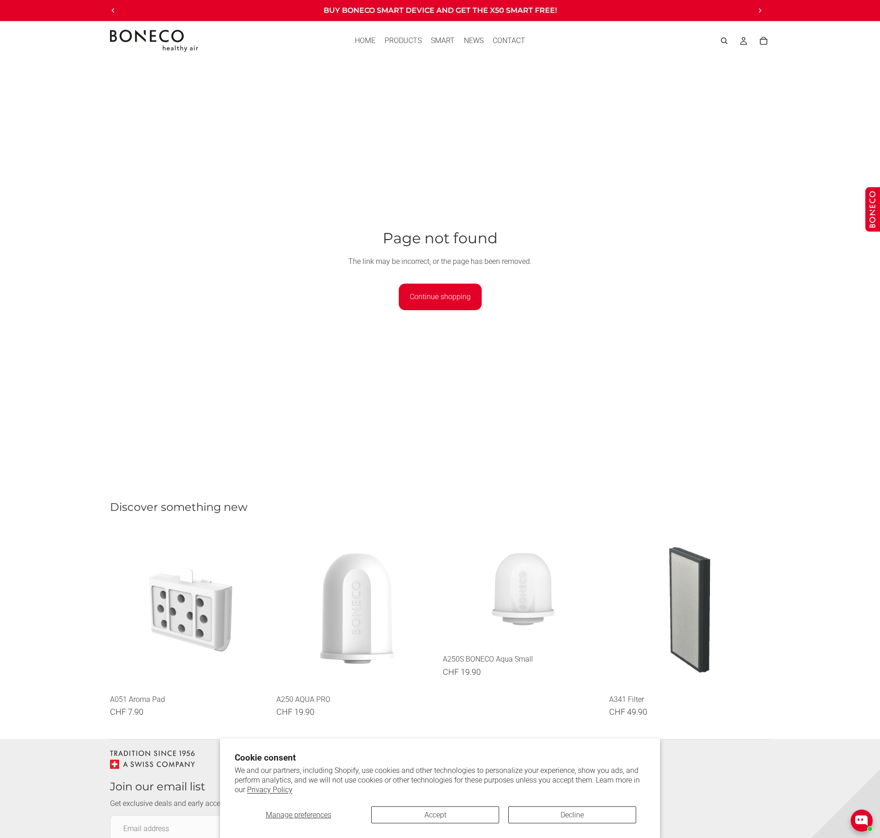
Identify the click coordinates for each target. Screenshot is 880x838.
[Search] (724, 41)
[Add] (256, 676)
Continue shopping (440, 296)
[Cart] (764, 41)
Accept (435, 815)
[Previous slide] (113, 10)
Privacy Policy (269, 789)
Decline (572, 815)
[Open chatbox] (862, 821)
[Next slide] (760, 10)
